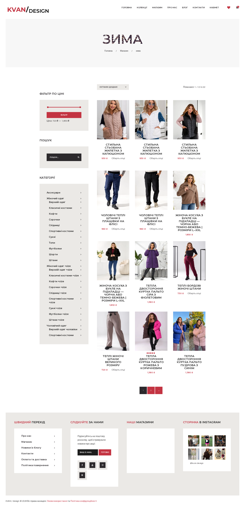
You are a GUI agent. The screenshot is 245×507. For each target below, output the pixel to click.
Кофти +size (56, 281)
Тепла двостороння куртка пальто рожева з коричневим (151, 362)
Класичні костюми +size (64, 275)
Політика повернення (35, 465)
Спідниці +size (57, 293)
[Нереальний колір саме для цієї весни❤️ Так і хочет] (207, 454)
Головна (108, 51)
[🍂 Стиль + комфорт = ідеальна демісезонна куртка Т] (220, 454)
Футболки (55, 248)
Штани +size (56, 320)
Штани (53, 260)
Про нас (26, 436)
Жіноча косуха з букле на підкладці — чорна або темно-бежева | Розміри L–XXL (189, 223)
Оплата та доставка (34, 459)
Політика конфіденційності (83, 501)
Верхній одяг (57, 202)
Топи (52, 242)
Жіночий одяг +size (59, 266)
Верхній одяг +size (60, 269)
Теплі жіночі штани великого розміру (113, 361)
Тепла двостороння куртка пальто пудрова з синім (189, 362)
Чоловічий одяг (56, 325)
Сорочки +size (58, 287)
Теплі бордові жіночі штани (189, 287)
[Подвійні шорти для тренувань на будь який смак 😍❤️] (207, 441)
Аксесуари (53, 192)
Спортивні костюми (61, 231)
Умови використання (57, 501)
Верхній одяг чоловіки (63, 329)
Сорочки (54, 219)
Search (77, 157)
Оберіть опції (118, 158)
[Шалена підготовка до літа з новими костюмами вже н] (193, 454)
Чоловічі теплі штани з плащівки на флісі (113, 220)
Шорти (53, 254)
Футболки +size (59, 314)
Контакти (27, 453)
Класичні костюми (60, 208)
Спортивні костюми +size (61, 300)
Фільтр (64, 115)
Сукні (52, 237)
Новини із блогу (31, 447)
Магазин (124, 51)
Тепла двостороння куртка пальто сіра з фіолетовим (151, 291)
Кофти (53, 213)
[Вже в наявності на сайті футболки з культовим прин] (220, 441)
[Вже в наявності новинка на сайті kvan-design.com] (193, 441)
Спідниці (54, 225)
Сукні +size (55, 308)
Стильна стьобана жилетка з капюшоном (113, 149)
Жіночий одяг (55, 198)
